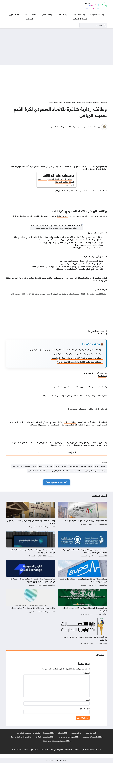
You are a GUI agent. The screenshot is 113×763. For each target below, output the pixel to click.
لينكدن (90, 409)
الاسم (88, 700)
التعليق (86, 673)
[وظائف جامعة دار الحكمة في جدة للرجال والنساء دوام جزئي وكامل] (30, 515)
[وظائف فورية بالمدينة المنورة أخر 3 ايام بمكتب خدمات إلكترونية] (82, 602)
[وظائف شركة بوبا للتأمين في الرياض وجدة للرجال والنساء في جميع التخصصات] (82, 573)
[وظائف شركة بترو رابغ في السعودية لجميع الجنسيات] (82, 515)
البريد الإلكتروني (84, 708)
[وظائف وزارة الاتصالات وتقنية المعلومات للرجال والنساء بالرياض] (82, 631)
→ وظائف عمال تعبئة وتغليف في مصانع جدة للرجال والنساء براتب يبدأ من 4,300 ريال (66, 349)
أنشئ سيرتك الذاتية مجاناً (56, 482)
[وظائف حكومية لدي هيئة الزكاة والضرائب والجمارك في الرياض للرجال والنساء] (30, 544)
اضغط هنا (102, 334)
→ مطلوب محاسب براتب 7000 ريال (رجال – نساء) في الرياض (77, 358)
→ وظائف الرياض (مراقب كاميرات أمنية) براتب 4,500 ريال (78, 353)
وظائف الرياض (70, 422)
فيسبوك (82, 409)
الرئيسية (104, 102)
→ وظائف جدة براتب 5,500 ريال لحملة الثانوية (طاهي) (80, 362)
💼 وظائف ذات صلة (63, 182)
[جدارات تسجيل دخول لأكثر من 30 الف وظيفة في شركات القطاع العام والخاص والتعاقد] (82, 544)
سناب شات (72, 409)
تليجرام (104, 409)
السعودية (96, 102)
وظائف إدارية (62, 216)
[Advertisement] (56, 46)
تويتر (97, 409)
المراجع (69, 185)
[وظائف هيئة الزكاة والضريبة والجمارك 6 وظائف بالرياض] (30, 602)
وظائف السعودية (58, 387)
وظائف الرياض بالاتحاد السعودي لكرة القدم (55, 179)
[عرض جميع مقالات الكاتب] (104, 127)
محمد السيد (87, 127)
